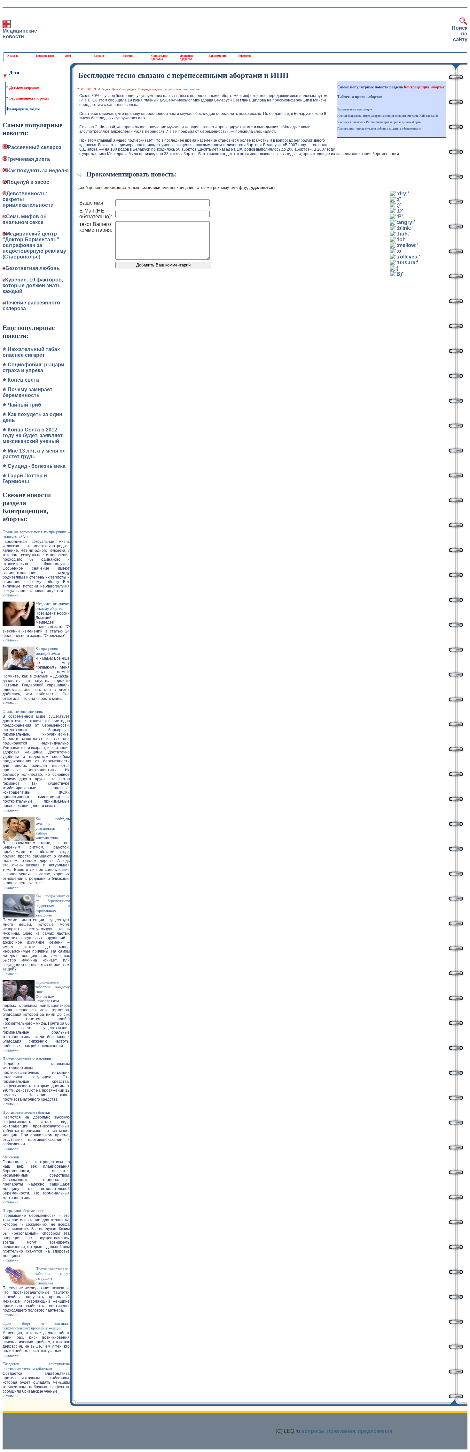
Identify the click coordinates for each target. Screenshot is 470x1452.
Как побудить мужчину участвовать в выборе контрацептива (52, 828)
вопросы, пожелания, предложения (346, 1431)
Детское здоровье (24, 87)
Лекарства (245, 55)
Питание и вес (45, 55)
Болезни (127, 55)
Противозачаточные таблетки (26, 1112)
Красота (13, 55)
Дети (68, 55)
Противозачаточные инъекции (27, 1059)
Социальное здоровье (159, 57)
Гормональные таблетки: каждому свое (52, 987)
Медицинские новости (20, 33)
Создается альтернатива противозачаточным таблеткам (36, 1366)
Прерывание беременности (24, 1211)
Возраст (99, 55)
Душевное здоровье (186, 57)
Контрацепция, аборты (24, 109)
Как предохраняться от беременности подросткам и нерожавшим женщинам (52, 905)
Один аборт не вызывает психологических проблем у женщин (36, 1325)
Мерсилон (11, 1157)
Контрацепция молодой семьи (47, 651)
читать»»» (11, 595)
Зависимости (217, 55)
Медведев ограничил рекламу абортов (52, 606)
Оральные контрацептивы (23, 711)
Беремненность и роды (29, 98)
